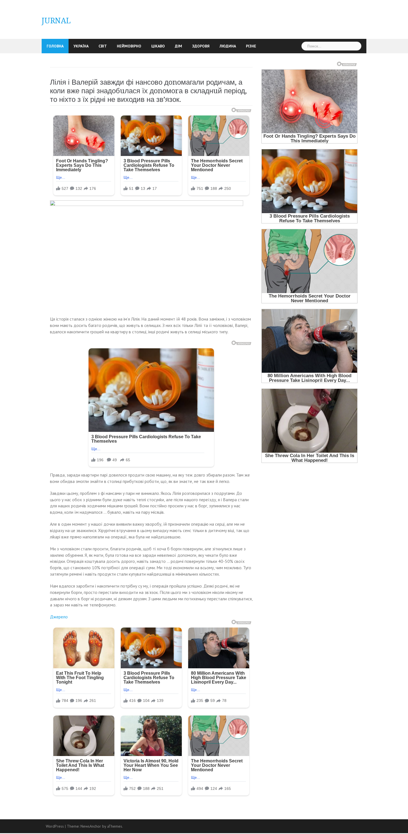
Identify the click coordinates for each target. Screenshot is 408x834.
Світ (103, 46)
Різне (251, 46)
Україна (81, 46)
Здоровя (201, 46)
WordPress (55, 826)
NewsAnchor (90, 826)
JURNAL (56, 20)
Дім (178, 46)
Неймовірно (129, 46)
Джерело (59, 616)
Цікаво (158, 46)
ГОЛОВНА (55, 46)
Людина (228, 46)
